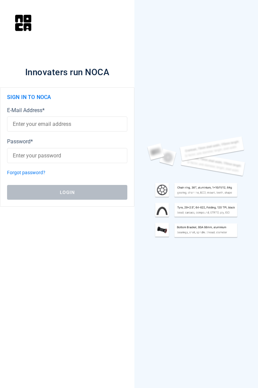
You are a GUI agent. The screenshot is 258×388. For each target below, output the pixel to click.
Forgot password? (26, 173)
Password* (20, 141)
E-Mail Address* (26, 110)
